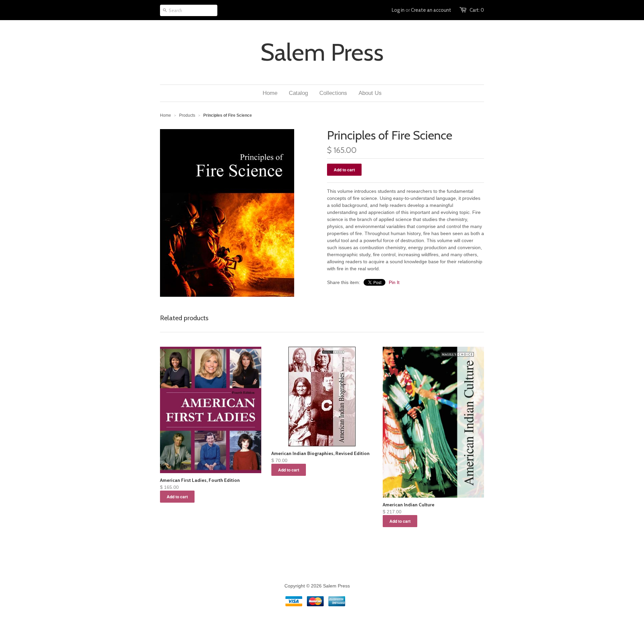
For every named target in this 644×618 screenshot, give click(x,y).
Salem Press (322, 52)
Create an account (431, 10)
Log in (398, 10)
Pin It (394, 282)
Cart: (477, 10)
